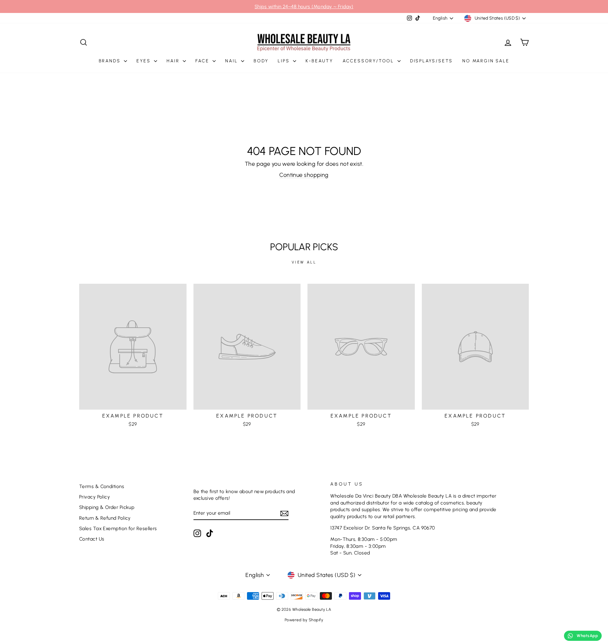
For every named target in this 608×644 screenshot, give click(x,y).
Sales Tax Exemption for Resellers (118, 528)
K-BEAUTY (319, 61)
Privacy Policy (94, 497)
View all (304, 262)
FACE (203, 61)
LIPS (284, 61)
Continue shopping (304, 174)
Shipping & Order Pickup (106, 507)
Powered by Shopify (304, 619)
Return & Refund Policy (105, 518)
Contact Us (91, 539)
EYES (144, 61)
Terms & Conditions (101, 486)
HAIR (174, 61)
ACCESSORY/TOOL (369, 61)
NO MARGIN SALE (485, 61)
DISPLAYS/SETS (431, 61)
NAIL (232, 61)
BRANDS (111, 61)
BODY (261, 61)
